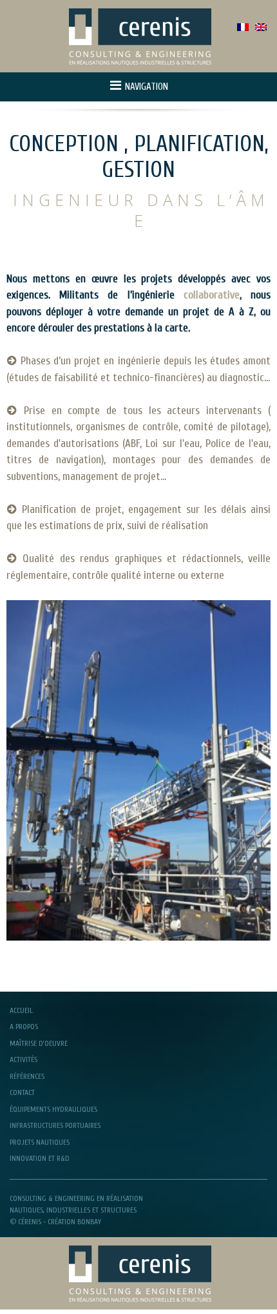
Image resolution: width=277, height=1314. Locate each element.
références (27, 1076)
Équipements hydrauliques (53, 1109)
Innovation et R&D (40, 1158)
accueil (21, 1010)
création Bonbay (74, 1221)
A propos (24, 1026)
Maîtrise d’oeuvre (39, 1043)
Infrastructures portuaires (55, 1125)
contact (22, 1092)
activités (23, 1059)
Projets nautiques (40, 1142)
